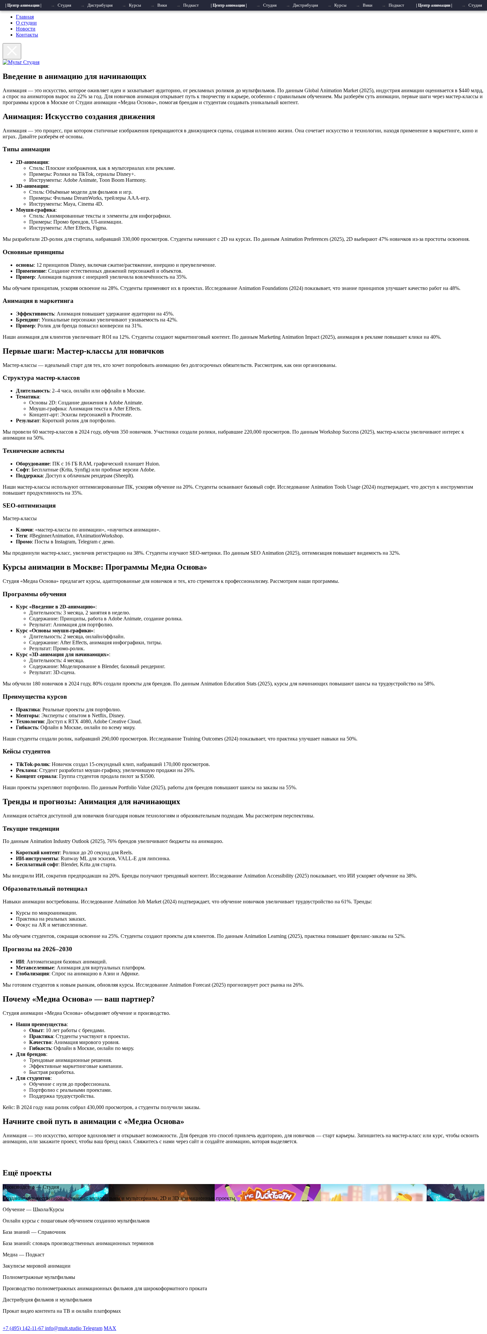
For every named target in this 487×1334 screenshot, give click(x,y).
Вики (162, 5)
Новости (25, 29)
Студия (64, 5)
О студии (26, 23)
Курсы (135, 5)
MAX (110, 1328)
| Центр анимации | (23, 5)
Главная (25, 17)
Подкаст (191, 5)
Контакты (27, 34)
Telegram (92, 1328)
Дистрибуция (100, 5)
